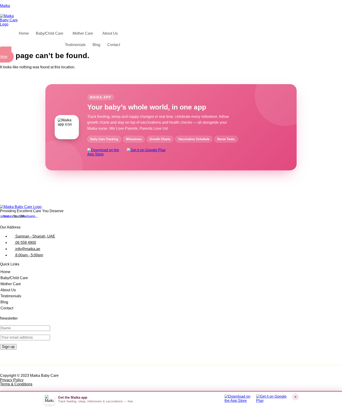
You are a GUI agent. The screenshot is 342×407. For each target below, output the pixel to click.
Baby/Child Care (49, 33)
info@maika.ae (27, 249)
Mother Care (83, 33)
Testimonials (75, 45)
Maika (5, 6)
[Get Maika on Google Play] (147, 154)
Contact (113, 45)
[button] (50, 33)
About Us (110, 33)
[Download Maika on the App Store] (105, 154)
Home (24, 33)
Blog (96, 45)
